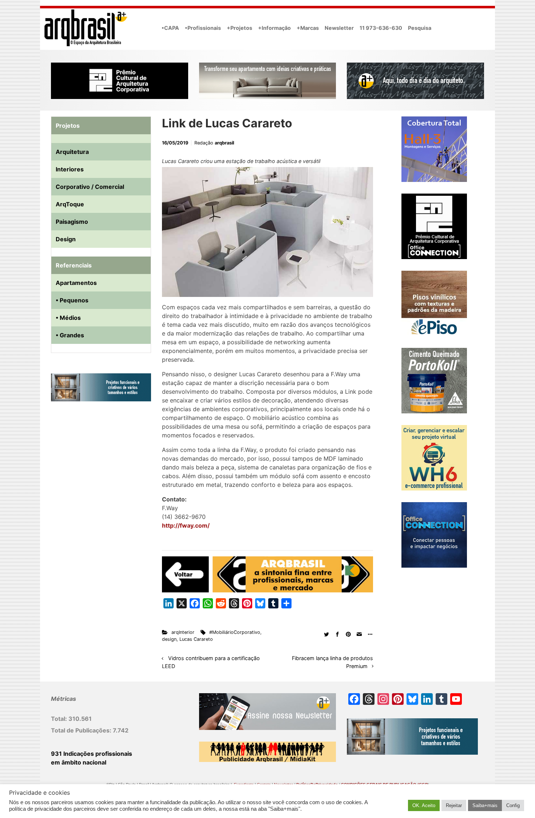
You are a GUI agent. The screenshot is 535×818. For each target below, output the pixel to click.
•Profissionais (203, 28)
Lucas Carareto (196, 639)
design (169, 639)
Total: (59, 718)
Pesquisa (419, 28)
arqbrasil (224, 143)
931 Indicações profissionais (91, 753)
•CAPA (170, 28)
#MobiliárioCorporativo (234, 632)
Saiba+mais (485, 805)
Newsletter (339, 28)
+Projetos (239, 28)
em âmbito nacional (78, 762)
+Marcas (308, 28)
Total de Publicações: (82, 730)
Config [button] (513, 805)
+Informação (274, 28)
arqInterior (182, 632)
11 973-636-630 (381, 28)
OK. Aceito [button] (423, 805)
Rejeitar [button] (454, 805)
